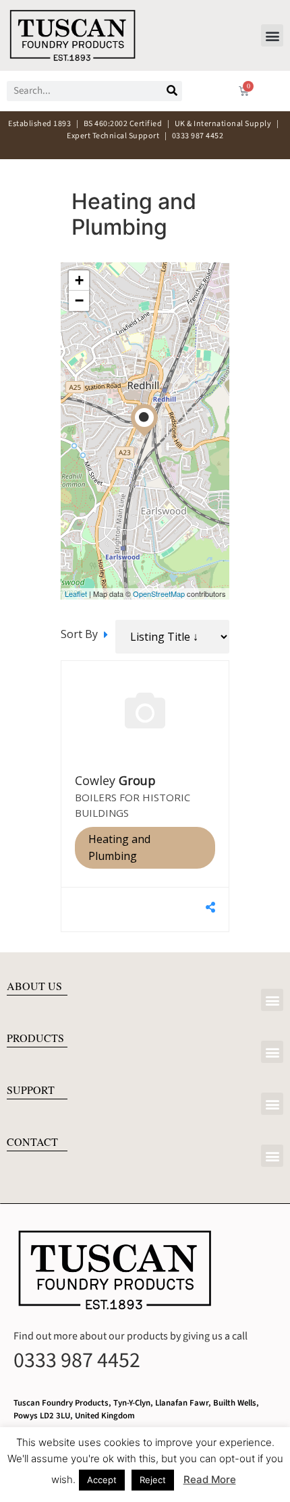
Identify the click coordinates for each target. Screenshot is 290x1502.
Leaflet (76, 593)
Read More (209, 1479)
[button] (272, 35)
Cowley (115, 780)
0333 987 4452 (76, 1360)
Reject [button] (153, 1479)
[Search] (172, 91)
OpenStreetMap (159, 593)
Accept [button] (102, 1479)
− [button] (79, 300)
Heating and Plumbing (119, 847)
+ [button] (79, 280)
